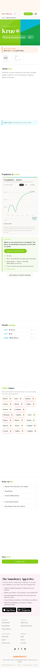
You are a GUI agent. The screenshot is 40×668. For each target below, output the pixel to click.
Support (35, 665)
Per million (32, 184)
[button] (20, 562)
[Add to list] (17, 30)
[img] (20, 202)
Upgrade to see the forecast (15, 251)
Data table (8, 223)
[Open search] (17, 14)
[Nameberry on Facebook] (18, 649)
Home (3, 17)
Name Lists (24, 622)
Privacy (19, 665)
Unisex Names (6, 629)
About (23, 640)
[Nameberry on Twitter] (15, 649)
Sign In (4, 640)
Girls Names (6, 622)
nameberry (20, 656)
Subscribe (28, 14)
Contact (23, 643)
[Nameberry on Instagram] (25, 649)
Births (26, 184)
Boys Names (6, 626)
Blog (22, 636)
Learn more (11, 269)
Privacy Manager (27, 665)
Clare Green (7, 26)
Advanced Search (26, 626)
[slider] (33, 218)
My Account (6, 643)
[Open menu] (35, 14)
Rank (21, 184)
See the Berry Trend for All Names (20, 275)
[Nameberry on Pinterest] (22, 649)
